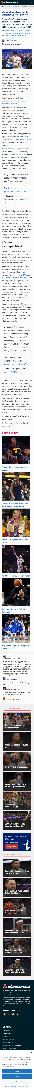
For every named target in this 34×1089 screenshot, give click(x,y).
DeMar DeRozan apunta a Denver (15, 36)
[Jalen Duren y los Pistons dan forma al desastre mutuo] (17, 947)
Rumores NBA (8, 6)
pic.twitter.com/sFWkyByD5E (16, 191)
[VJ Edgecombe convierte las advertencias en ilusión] (17, 927)
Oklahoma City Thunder (13, 423)
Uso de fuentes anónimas (9, 1048)
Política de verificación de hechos (12, 1045)
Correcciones (6, 1036)
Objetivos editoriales (8, 1042)
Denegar (17, 1076)
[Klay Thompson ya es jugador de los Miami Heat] (17, 887)
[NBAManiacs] (9, 2)
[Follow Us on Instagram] (13, 1014)
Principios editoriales (8, 1030)
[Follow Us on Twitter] (9, 1014)
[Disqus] (17, 678)
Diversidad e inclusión (8, 1039)
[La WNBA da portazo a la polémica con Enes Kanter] (17, 820)
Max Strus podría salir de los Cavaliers (16, 576)
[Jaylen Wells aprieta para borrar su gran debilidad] (17, 781)
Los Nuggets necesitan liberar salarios (17, 30)
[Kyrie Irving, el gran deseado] (17, 761)
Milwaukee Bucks (8, 139)
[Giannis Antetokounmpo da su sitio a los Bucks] (17, 868)
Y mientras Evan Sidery (10, 149)
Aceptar (17, 1071)
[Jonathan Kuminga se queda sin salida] (17, 741)
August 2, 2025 (10, 372)
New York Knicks (22, 139)
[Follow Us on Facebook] (4, 1014)
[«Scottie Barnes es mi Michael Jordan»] (17, 907)
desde (17, 154)
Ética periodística (7, 1033)
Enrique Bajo (12, 40)
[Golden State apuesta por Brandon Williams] (17, 722)
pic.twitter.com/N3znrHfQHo (16, 364)
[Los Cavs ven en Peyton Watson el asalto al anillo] (17, 966)
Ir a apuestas (11, 846)
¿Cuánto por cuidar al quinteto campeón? (18, 33)
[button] (31, 1052)
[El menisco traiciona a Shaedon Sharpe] (17, 801)
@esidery (12, 188)
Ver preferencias (17, 1082)
